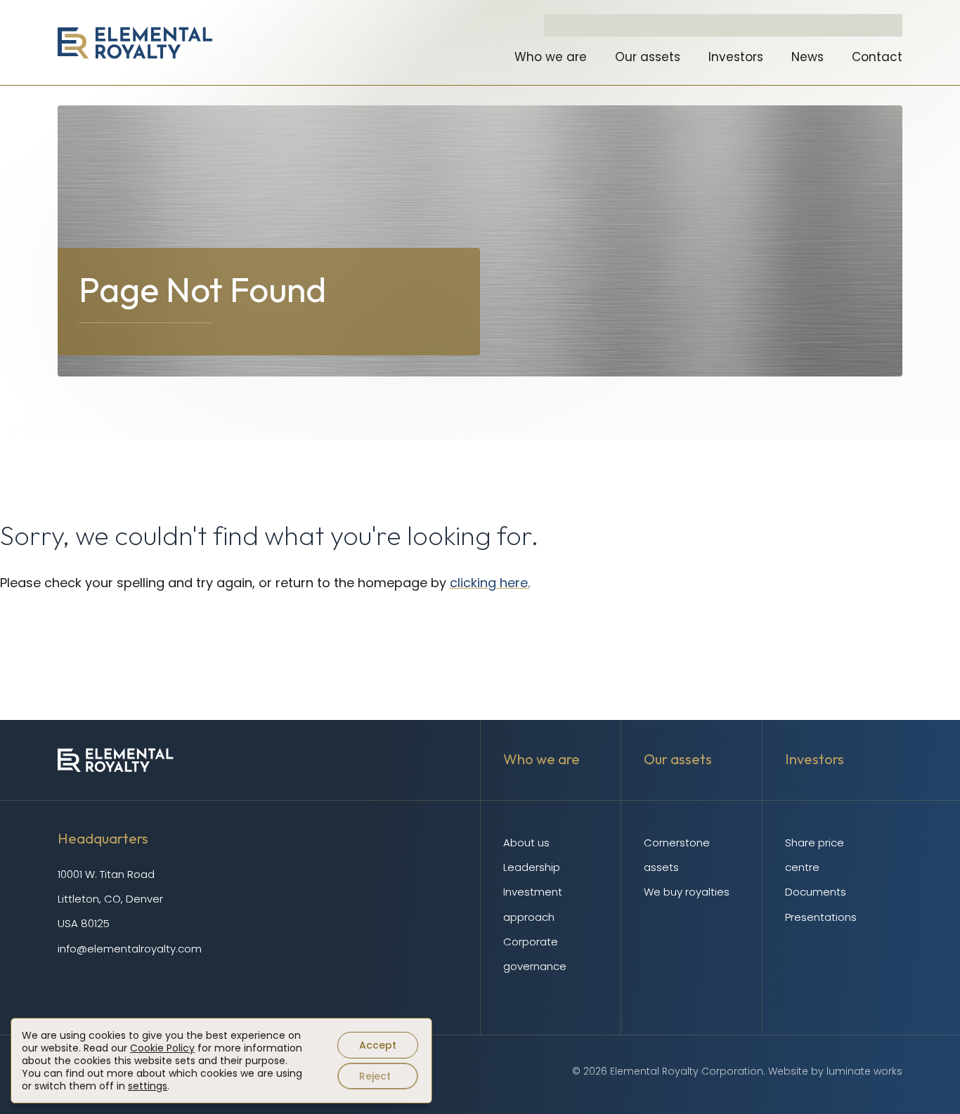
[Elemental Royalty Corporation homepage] (135, 43)
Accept (377, 1045)
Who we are (550, 56)
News (807, 56)
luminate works (864, 1071)
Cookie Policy (162, 1048)
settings (147, 1086)
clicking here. (490, 582)
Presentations (821, 917)
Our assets (647, 56)
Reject (375, 1076)
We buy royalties (686, 891)
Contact (877, 56)
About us (526, 842)
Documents (815, 891)
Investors (735, 56)
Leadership (531, 867)
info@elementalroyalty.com (130, 948)
